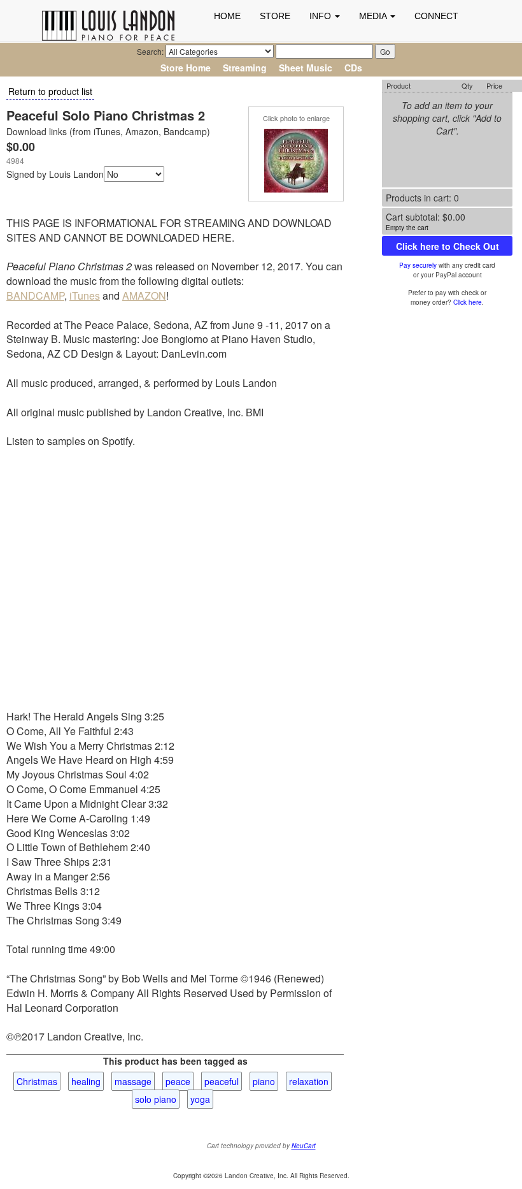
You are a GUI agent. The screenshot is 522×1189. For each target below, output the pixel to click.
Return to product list (50, 91)
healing (86, 1081)
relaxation (308, 1081)
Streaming (245, 67)
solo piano (155, 1099)
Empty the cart (407, 227)
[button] (324, 16)
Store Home (185, 67)
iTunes (84, 295)
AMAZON (144, 295)
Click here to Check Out (447, 246)
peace (178, 1081)
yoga (200, 1099)
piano (264, 1081)
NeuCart (304, 1145)
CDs (353, 67)
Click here (467, 302)
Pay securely (418, 265)
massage (133, 1081)
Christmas (37, 1081)
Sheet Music (305, 67)
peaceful (221, 1081)
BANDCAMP (35, 295)
